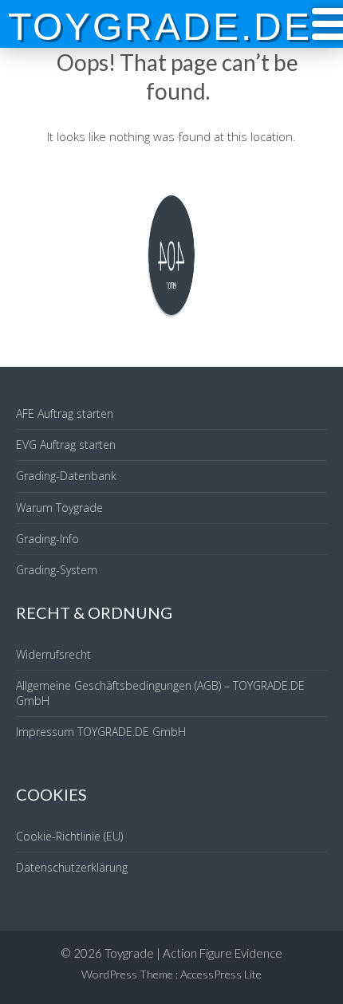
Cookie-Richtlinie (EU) (69, 836)
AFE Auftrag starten (64, 413)
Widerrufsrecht (53, 654)
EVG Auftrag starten (66, 444)
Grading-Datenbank (66, 475)
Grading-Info (47, 538)
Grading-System (56, 569)
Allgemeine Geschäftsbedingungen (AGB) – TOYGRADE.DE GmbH (160, 692)
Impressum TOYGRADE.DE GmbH (101, 731)
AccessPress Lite (221, 974)
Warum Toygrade (59, 507)
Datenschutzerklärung (72, 867)
